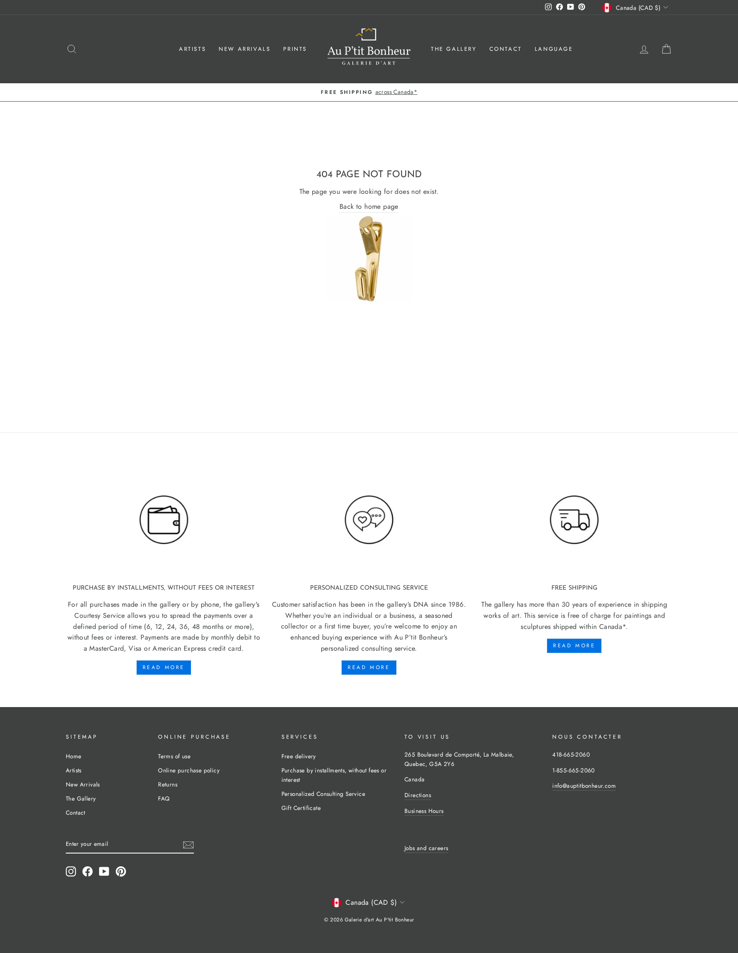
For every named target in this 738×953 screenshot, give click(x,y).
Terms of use (174, 756)
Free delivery (298, 756)
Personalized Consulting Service (323, 793)
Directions (417, 795)
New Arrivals (244, 49)
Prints (295, 49)
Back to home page (369, 206)
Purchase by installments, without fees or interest (334, 775)
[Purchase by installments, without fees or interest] (164, 520)
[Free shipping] (574, 520)
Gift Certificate (301, 808)
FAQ (164, 798)
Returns (167, 784)
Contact (505, 49)
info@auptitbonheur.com (584, 785)
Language (554, 49)
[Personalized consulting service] (369, 520)
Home (74, 756)
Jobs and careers (426, 848)
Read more (164, 667)
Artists (192, 49)
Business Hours (424, 811)
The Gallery (454, 49)
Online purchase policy (189, 770)
